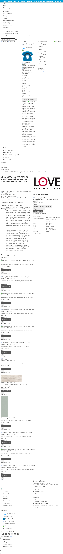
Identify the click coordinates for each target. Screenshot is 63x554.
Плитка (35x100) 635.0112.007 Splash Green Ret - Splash (16, 420)
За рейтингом (9, 148)
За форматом (9, 150)
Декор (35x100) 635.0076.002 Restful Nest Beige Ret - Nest (17, 313)
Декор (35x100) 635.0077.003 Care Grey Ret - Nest (14, 385)
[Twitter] (8, 534)
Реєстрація (7, 8)
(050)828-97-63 (28, 50)
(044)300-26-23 (9, 519)
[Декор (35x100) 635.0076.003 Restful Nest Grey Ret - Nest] (31, 326)
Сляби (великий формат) (12, 155)
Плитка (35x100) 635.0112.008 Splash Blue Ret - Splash (16, 436)
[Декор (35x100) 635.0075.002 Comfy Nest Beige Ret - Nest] (31, 260)
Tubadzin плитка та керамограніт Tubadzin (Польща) (19, 36)
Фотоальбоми (8, 13)
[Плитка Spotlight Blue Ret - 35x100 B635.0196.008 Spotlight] (31, 449)
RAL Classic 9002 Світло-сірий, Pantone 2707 (53, 218)
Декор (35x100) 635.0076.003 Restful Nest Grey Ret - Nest (16, 330)
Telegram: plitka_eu (29, 67)
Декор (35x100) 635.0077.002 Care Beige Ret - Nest (15, 363)
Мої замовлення (39, 491)
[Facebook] (5, 534)
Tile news (5, 498)
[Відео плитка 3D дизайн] (41, 71)
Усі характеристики (38, 233)
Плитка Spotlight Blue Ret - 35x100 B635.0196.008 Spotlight (17, 453)
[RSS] (2, 534)
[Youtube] (14, 534)
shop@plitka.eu (8, 528)
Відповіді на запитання (11, 31)
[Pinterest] (18, 534)
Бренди (5, 16)
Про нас (7, 29)
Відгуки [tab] (21, 202)
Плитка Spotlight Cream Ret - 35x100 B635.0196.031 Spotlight (17, 469)
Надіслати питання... (29, 99)
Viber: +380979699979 (29, 65)
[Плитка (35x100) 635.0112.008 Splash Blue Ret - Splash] (31, 432)
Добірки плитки (7, 25)
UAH (4, 3)
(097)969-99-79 (28, 44)
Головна (6, 11)
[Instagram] (11, 534)
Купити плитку (38, 211)
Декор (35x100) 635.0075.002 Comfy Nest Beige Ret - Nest (17, 264)
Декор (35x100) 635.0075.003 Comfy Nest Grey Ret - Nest (16, 280)
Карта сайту (6, 22)
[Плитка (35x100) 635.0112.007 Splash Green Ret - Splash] (31, 406)
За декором (8, 152)
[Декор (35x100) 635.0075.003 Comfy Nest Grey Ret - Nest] (31, 277)
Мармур (7, 157)
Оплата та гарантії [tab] (8, 205)
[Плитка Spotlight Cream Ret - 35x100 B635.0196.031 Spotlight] (31, 465)
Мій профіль (38, 494)
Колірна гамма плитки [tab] (10, 202)
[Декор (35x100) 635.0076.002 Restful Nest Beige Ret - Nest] (31, 309)
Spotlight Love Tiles (12, 451)
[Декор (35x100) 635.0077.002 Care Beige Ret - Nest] (31, 359)
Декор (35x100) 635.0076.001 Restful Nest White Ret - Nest (17, 297)
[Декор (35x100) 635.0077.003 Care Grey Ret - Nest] (31, 378)
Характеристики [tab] (14, 200)
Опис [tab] (4, 200)
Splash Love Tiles (11, 418)
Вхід (5, 5)
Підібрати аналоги (39, 209)
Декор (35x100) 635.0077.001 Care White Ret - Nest (15, 346)
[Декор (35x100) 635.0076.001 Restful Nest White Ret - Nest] (31, 293)
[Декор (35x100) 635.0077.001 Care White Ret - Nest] (31, 342)
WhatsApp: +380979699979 (26, 69)
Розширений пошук (8, 20)
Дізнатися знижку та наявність (42, 206)
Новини (5, 18)
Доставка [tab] (19, 205)
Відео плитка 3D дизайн (11, 33)
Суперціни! (8, 159)
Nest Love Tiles (10, 191)
